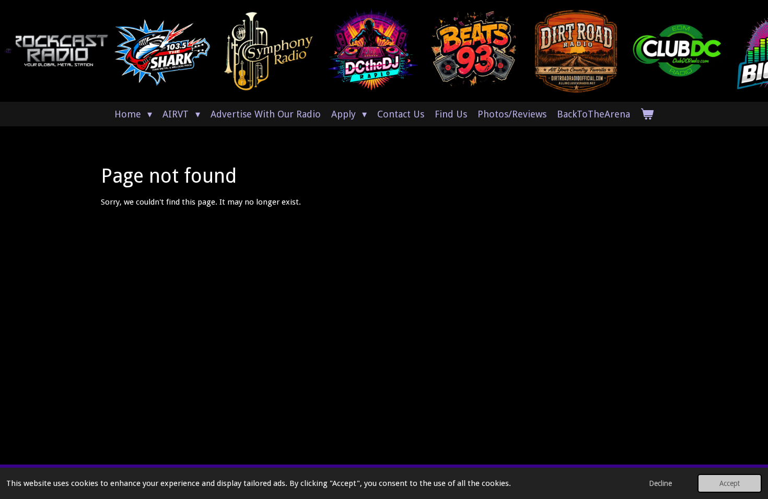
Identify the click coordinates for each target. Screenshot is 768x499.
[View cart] (647, 114)
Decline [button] (660, 483)
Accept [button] (729, 483)
